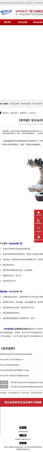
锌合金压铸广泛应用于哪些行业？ (12, 359)
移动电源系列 (26, 103)
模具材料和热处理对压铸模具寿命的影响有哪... (16, 354)
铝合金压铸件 (15, 103)
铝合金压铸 (22, 22)
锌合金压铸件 (37, 103)
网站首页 (7, 22)
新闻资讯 (23, 113)
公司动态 (32, 113)
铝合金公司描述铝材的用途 (9, 365)
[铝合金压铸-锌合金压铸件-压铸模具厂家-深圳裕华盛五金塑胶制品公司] (6, 12)
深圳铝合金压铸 (36, 392)
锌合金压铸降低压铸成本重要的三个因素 (14, 370)
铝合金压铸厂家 (14, 392)
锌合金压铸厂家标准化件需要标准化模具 (14, 375)
